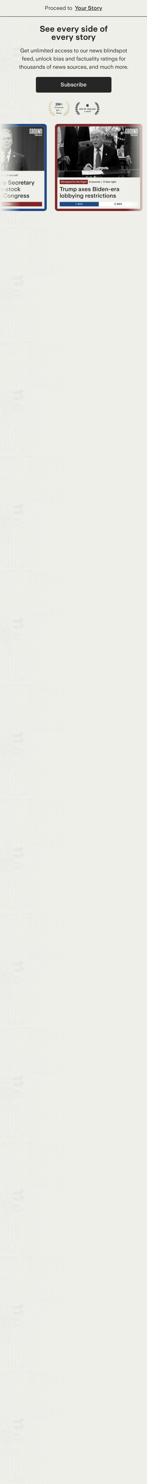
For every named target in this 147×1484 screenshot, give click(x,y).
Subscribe (73, 84)
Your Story (88, 8)
